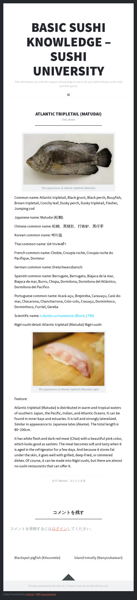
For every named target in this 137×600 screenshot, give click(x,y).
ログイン (59, 528)
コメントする (77, 481)
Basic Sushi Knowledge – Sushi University (68, 49)
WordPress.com (99, 585)
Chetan (30, 594)
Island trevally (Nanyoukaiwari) (98, 557)
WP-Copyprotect (46, 594)
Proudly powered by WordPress (46, 585)
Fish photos (68, 119)
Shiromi (62, 481)
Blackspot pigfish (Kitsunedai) (37, 557)
